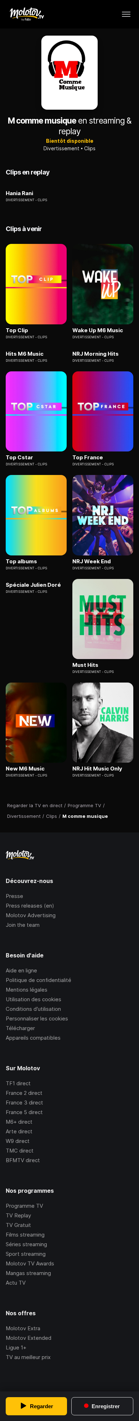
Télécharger (20, 1028)
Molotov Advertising (31, 915)
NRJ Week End (91, 561)
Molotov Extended (28, 1337)
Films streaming (25, 1234)
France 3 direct (24, 1102)
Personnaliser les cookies (37, 1018)
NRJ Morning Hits (95, 354)
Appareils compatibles (33, 1037)
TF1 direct (18, 1083)
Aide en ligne (21, 970)
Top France (87, 457)
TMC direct (20, 1150)
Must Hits (85, 665)
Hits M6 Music (24, 354)
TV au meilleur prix (28, 1357)
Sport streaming (26, 1253)
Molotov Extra (23, 1328)
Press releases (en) (30, 905)
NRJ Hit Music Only (97, 769)
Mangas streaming (28, 1273)
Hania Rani (19, 193)
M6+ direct (19, 1121)
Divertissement (61, 148)
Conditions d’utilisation (33, 1008)
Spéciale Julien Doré (33, 585)
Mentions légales (26, 989)
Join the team (23, 924)
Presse (14, 896)
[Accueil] (27, 14)
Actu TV (16, 1282)
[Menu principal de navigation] (126, 14)
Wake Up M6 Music (97, 330)
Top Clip (17, 330)
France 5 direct (24, 1112)
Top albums (21, 561)
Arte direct (19, 1131)
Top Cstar (19, 457)
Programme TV (24, 1205)
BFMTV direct (23, 1160)
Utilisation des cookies (33, 999)
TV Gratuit (18, 1225)
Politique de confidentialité (38, 980)
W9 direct (18, 1141)
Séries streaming (26, 1244)
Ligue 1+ (16, 1347)
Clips (90, 148)
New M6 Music (25, 769)
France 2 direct (24, 1093)
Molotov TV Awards (30, 1263)
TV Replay (18, 1215)
